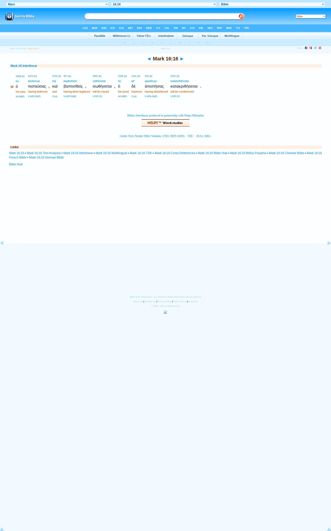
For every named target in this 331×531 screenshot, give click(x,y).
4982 (95, 76)
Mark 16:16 (16, 153)
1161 (134, 76)
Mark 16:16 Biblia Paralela (248, 153)
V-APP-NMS (70, 96)
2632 (173, 76)
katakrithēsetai (179, 81)
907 (66, 76)
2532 (55, 76)
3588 (18, 76)
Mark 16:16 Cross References (175, 153)
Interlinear (21, 48)
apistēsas (151, 81)
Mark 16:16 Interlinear (78, 153)
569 (147, 76)
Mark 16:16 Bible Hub (212, 153)
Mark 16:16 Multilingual (111, 153)
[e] (23, 76)
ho (17, 81)
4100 (30, 76)
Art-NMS (20, 96)
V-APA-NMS (34, 96)
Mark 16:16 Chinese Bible (286, 153)
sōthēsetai (99, 81)
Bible (12, 48)
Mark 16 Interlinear (24, 65)
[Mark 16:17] (326, 251)
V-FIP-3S (97, 96)
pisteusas (34, 81)
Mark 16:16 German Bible (46, 157)
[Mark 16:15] (5, 251)
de (132, 81)
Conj (54, 96)
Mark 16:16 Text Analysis (44, 153)
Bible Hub (16, 164)
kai (54, 81)
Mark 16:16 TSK (141, 153)
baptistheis (70, 81)
